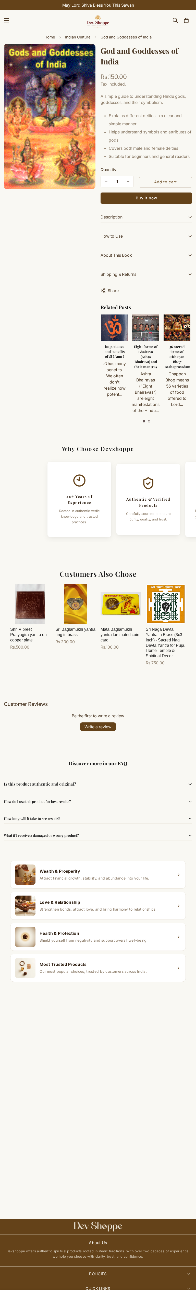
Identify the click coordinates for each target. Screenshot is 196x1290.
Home (49, 37)
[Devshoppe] (98, 20)
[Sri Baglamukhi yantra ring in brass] (75, 604)
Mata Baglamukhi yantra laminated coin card (120, 634)
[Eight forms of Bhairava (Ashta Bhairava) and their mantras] (114, 327)
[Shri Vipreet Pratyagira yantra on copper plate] (30, 604)
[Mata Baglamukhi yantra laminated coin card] (121, 604)
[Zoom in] (87, 55)
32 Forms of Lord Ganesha (176, 349)
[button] (144, 421)
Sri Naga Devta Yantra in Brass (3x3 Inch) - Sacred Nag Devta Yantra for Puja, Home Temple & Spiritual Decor (165, 642)
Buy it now (146, 198)
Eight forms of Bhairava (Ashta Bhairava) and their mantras (114, 356)
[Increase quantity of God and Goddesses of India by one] (128, 181)
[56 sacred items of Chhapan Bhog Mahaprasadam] (145, 327)
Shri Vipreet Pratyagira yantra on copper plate (28, 634)
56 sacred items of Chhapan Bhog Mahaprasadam (146, 356)
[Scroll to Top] (186, 1262)
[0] (186, 20)
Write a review (98, 726)
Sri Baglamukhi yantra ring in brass (75, 632)
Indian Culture (78, 37)
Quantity (108, 169)
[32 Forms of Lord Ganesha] (177, 327)
